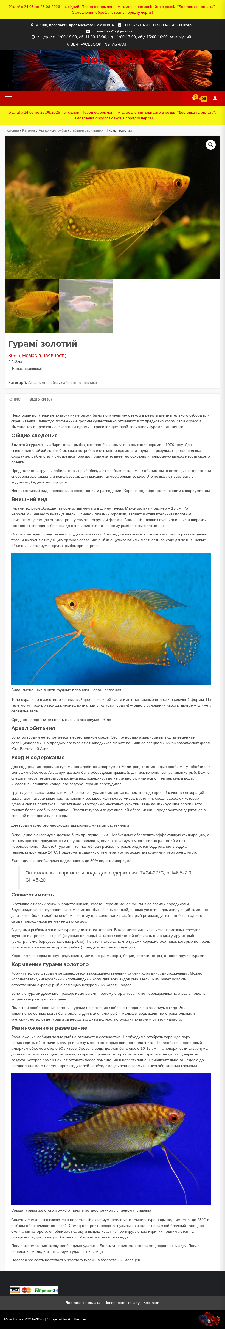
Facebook (90, 44)
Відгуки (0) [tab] (40, 399)
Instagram (114, 44)
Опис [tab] (15, 399)
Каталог (28, 130)
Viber (72, 44)
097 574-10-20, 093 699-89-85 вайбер (158, 25)
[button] (211, 145)
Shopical (54, 1319)
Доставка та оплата (83, 1302)
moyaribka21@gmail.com (114, 31)
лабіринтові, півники (86, 130)
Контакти (151, 1302)
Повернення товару (122, 1302)
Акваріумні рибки (53, 130)
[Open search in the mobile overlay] (112, 80)
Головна (12, 130)
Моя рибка (113, 59)
